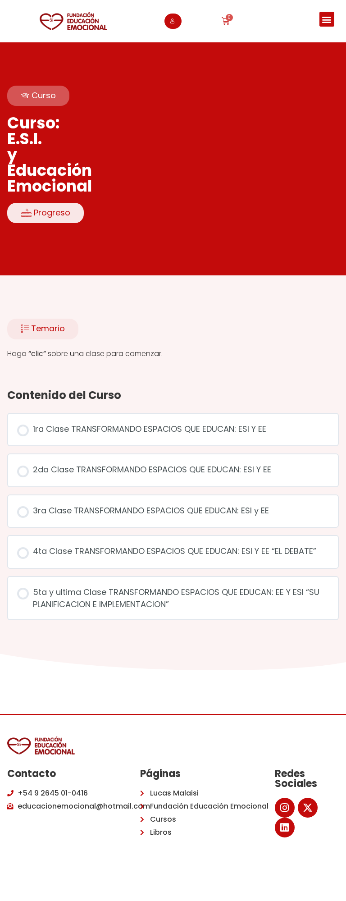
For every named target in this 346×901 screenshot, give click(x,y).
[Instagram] (285, 808)
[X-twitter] (308, 808)
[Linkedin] (285, 827)
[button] (326, 19)
